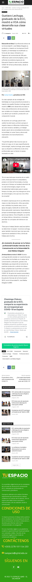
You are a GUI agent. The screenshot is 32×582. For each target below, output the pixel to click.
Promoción (5, 356)
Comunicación (17, 351)
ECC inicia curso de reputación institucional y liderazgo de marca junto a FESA (20, 402)
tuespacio (8, 33)
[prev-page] (3, 418)
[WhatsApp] (13, 38)
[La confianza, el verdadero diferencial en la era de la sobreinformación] (6, 449)
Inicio (3, 8)
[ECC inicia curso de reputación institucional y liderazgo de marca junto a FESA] (6, 403)
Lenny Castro (8, 95)
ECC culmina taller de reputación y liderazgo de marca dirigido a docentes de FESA (21, 393)
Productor (15, 353)
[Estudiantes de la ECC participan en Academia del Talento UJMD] (6, 412)
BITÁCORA (8, 8)
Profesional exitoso (24, 353)
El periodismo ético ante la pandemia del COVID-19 (8, 379)
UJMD (11, 356)
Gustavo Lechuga (6, 353)
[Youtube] (18, 567)
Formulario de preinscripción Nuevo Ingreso (16, 346)
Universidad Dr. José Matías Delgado (11, 358)
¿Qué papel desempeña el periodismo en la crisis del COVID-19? (23, 379)
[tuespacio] (3, 33)
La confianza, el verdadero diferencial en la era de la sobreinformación (19, 449)
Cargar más (15, 465)
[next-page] (6, 418)
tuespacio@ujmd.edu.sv (16, 553)
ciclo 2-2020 (9, 351)
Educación (25, 351)
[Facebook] (9, 38)
